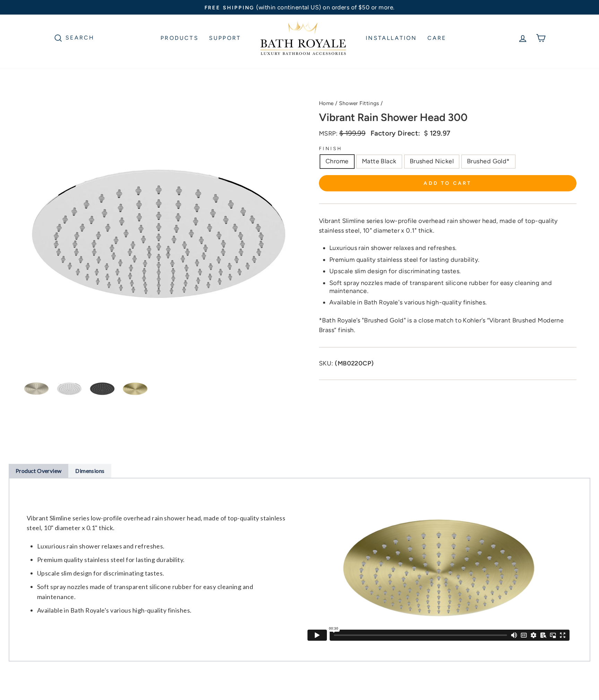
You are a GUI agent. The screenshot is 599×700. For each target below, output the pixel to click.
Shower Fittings (359, 103)
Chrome (337, 161)
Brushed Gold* (488, 161)
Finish (330, 148)
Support (225, 38)
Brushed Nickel (432, 161)
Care (436, 38)
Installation (391, 38)
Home (326, 103)
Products (179, 38)
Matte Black (379, 161)
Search (80, 37)
